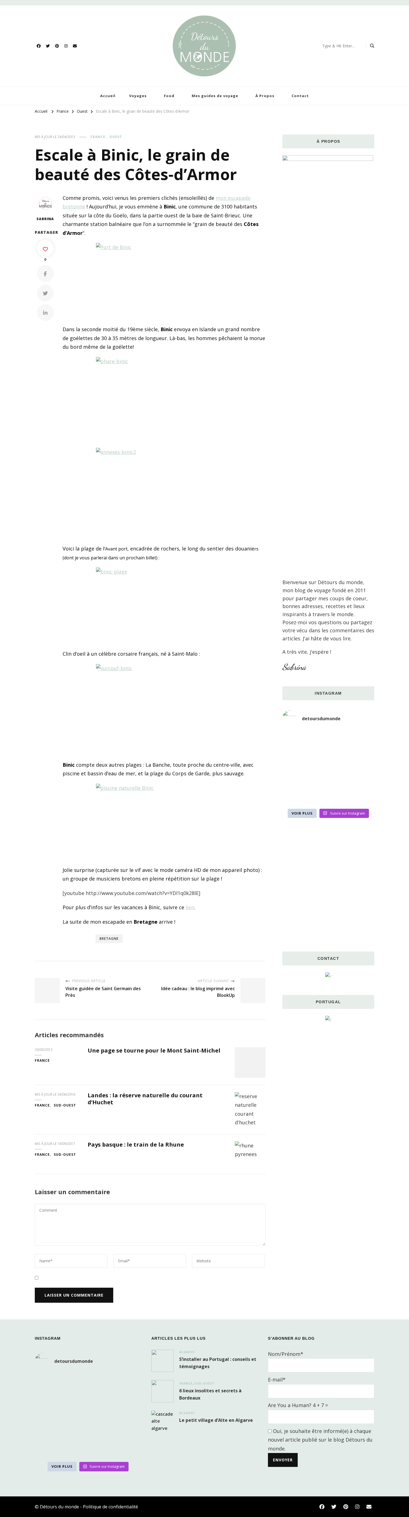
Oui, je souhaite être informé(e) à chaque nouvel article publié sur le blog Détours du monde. (320, 1440)
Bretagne (109, 938)
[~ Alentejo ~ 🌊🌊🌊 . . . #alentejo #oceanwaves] (328, 758)
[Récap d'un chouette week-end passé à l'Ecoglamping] (328, 739)
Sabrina (45, 219)
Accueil (107, 95)
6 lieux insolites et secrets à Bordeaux (210, 1394)
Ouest (115, 136)
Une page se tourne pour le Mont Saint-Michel (154, 1050)
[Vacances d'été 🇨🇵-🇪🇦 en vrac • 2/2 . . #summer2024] (360, 796)
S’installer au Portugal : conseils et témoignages (217, 1363)
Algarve (186, 1352)
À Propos (264, 95)
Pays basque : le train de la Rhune (136, 1144)
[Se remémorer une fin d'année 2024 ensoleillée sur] (296, 796)
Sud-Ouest (65, 1105)
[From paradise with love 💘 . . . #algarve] (296, 739)
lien (190, 907)
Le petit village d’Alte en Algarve (216, 1420)
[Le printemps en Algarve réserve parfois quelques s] (296, 758)
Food (169, 95)
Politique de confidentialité (110, 1507)
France (97, 136)
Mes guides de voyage (215, 95)
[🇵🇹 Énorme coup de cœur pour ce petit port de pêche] (360, 758)
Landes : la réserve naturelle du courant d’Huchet (145, 1098)
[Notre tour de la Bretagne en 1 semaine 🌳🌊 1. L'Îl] (296, 777)
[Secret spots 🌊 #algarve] (328, 777)
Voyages (138, 95)
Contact (300, 95)
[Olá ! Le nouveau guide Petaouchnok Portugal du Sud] (360, 739)
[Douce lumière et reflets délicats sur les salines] (328, 796)
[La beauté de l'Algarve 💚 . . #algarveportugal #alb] (360, 777)
